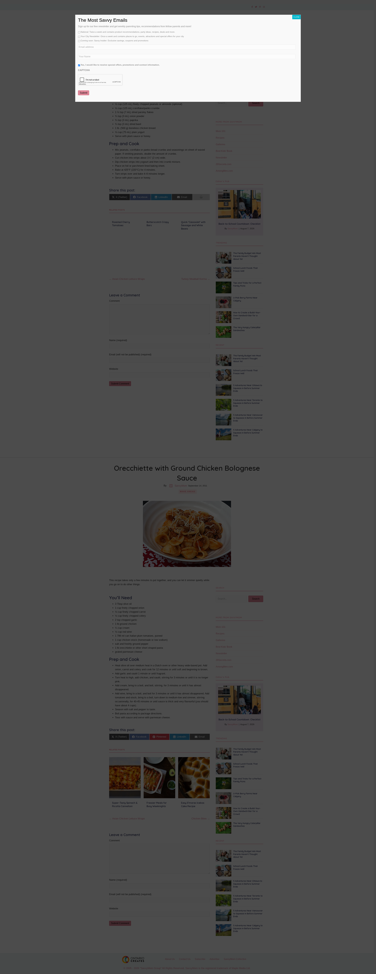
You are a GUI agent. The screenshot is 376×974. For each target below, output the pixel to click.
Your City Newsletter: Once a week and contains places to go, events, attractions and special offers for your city (132, 36)
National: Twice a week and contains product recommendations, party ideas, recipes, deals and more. (128, 32)
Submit (83, 93)
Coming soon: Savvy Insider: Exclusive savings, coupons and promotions (114, 40)
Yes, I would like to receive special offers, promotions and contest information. (120, 65)
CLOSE (296, 17)
